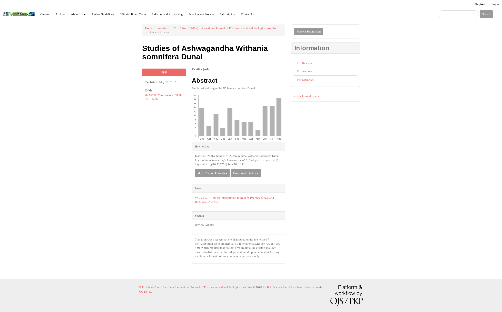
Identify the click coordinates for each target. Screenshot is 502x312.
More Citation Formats (211, 173)
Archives (163, 28)
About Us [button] (77, 14)
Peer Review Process (201, 14)
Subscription (227, 14)
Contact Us (248, 14)
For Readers (304, 63)
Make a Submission (309, 31)
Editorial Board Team (133, 14)
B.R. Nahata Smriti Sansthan (285, 287)
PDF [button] (164, 72)
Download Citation (245, 173)
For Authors (304, 71)
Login (495, 4)
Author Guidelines (102, 14)
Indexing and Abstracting (167, 14)
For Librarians (306, 79)
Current (45, 14)
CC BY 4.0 (146, 291)
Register (480, 4)
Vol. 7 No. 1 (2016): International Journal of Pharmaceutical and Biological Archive (225, 28)
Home (149, 28)
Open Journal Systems (308, 96)
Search (486, 14)
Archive (60, 14)
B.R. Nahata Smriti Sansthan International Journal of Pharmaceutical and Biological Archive (196, 287)
